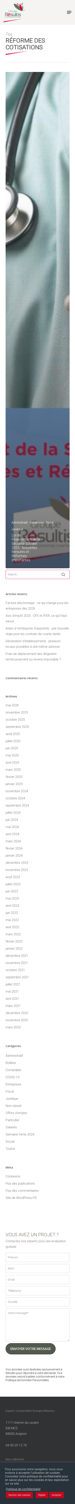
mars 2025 (13, 770)
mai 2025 (12, 755)
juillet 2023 (13, 884)
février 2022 (14, 941)
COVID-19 (12, 1077)
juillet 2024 (13, 813)
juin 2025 (12, 748)
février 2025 (14, 777)
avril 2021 (12, 999)
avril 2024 (12, 834)
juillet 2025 (13, 741)
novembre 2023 (17, 870)
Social (10, 1141)
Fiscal (50, 522)
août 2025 (13, 734)
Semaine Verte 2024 (20, 1134)
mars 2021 (13, 1006)
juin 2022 (12, 913)
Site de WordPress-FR (21, 1198)
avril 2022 (12, 927)
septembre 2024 (17, 805)
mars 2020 (13, 1027)
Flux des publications (20, 1183)
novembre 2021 (17, 963)
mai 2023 (12, 898)
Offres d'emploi (16, 1113)
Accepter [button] (56, 1494)
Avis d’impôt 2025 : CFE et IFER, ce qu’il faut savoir (36, 618)
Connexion (13, 1176)
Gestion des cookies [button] (19, 1494)
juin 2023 (12, 891)
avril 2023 (12, 906)
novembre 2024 (17, 791)
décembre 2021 (17, 956)
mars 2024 (13, 841)
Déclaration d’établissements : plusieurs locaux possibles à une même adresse (33, 644)
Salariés (11, 1127)
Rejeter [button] (42, 1494)
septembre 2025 (17, 727)
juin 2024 (12, 820)
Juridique (17, 529)
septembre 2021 (17, 977)
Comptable (13, 1070)
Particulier (12, 1120)
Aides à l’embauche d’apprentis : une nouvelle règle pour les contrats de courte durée (37, 631)
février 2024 (14, 848)
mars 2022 (13, 934)
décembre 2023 (17, 863)
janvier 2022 (14, 948)
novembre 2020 (17, 1020)
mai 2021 (12, 991)
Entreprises (37, 522)
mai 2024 (12, 827)
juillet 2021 (13, 984)
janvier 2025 (14, 784)
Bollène (11, 1063)
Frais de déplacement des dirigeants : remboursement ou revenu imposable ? (33, 656)
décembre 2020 (17, 1013)
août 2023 (13, 877)
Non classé (13, 1106)
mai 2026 (12, 705)
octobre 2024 (15, 798)
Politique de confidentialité (23, 1489)
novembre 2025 (17, 712)
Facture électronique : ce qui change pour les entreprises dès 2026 (37, 605)
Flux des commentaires (22, 1191)
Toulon (10, 1149)
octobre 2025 (15, 719)
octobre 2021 (15, 970)
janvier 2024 (14, 855)
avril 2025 (12, 762)
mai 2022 (12, 920)
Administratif (20, 522)
